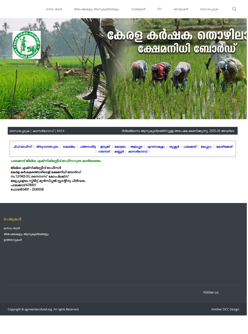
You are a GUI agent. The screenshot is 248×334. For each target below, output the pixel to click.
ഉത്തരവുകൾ (13, 240)
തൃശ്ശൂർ (174, 146)
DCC (225, 309)
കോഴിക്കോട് (224, 146)
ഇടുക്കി (105, 146)
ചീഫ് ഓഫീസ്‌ (22, 146)
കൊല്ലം (69, 146)
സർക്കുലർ (138, 9)
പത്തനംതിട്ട (88, 146)
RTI (159, 9)
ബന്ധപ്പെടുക (209, 9)
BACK (60, 131)
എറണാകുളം (156, 146)
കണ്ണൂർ (119, 151)
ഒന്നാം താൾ (54, 9)
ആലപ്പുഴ (136, 146)
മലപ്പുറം (206, 146)
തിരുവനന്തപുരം (47, 146)
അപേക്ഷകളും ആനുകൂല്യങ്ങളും (96, 9)
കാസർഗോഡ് (138, 151)
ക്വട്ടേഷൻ (181, 9)
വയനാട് (104, 151)
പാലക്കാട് (190, 146)
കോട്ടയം (120, 146)
